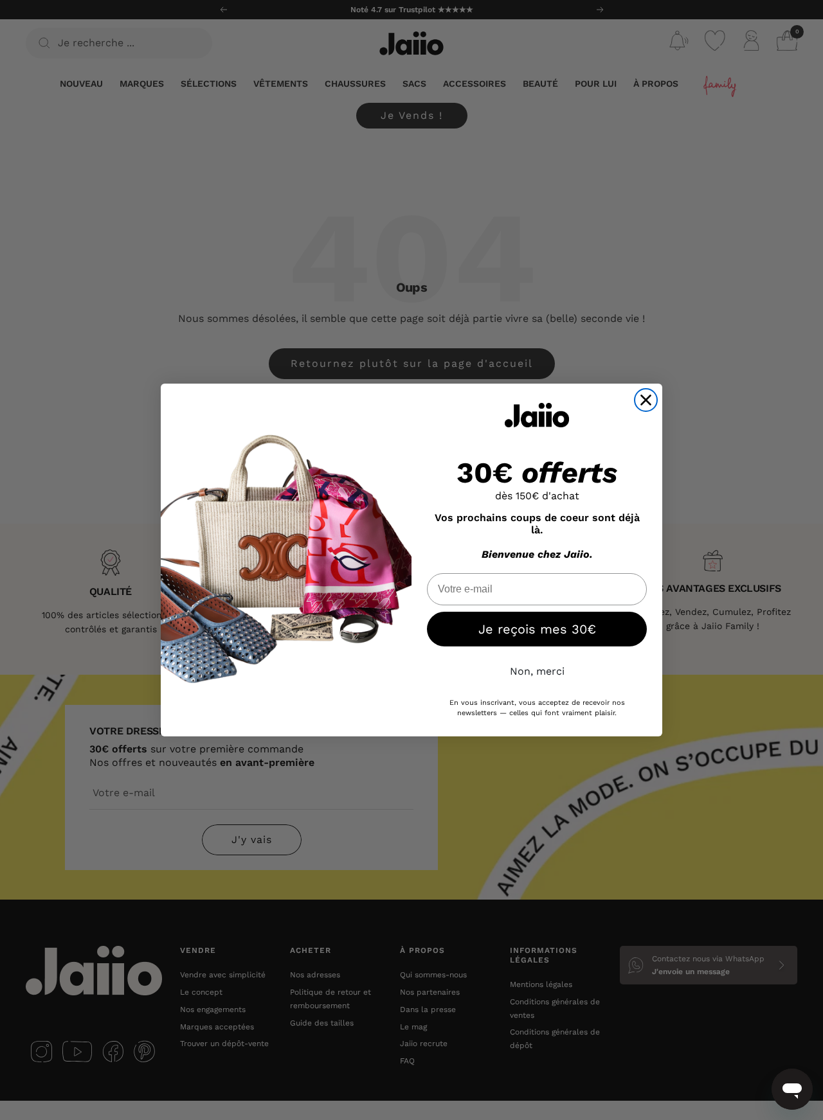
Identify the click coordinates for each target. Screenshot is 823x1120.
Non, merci (537, 671)
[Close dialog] (646, 400)
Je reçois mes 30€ (537, 629)
